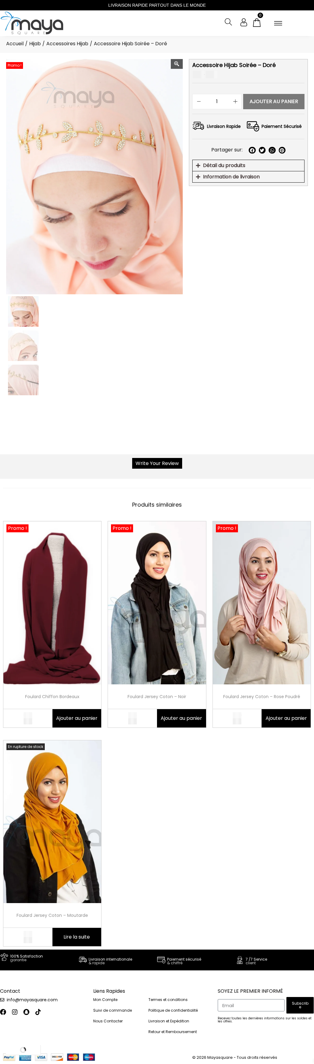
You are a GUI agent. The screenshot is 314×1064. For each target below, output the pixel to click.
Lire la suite (76, 936)
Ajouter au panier (274, 101)
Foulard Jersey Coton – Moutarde (52, 915)
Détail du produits (224, 165)
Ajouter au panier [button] (77, 718)
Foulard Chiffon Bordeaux (52, 697)
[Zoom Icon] (177, 64)
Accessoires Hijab (67, 43)
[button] (252, 150)
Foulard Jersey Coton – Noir (157, 697)
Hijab (35, 43)
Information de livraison (231, 176)
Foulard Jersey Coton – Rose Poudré (261, 697)
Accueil (15, 43)
